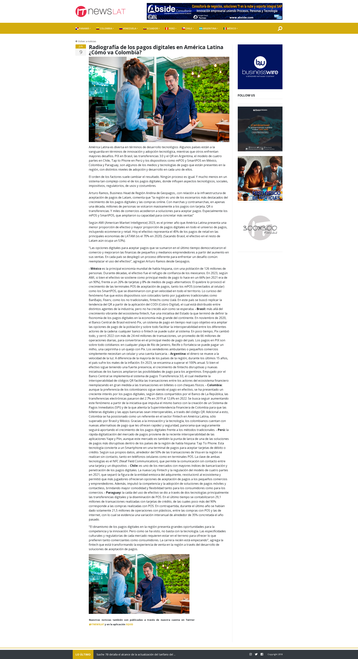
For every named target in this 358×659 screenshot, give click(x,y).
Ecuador (152, 28)
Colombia (105, 28)
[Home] (100, 11)
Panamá (83, 28)
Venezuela (129, 28)
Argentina (209, 28)
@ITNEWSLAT (96, 624)
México (231, 28)
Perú (171, 28)
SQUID (129, 624)
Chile (188, 28)
